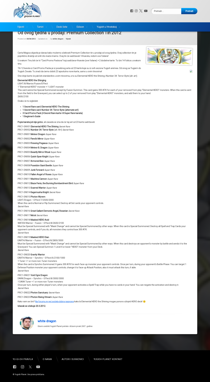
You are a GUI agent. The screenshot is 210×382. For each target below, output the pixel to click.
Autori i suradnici (73, 359)
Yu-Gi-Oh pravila (23, 359)
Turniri (40, 26)
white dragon (58, 39)
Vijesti (20, 26)
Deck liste (61, 26)
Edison (80, 26)
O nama (47, 359)
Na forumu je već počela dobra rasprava (54, 301)
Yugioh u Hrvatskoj (107, 26)
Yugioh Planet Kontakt (108, 359)
